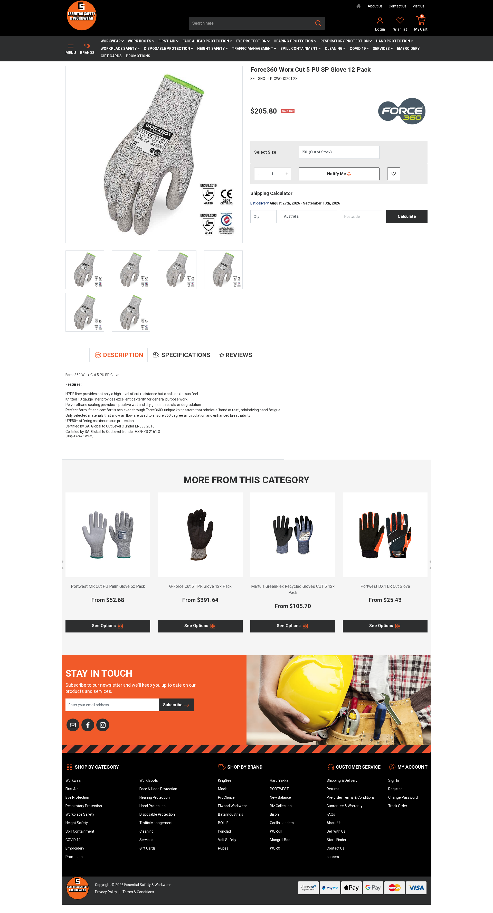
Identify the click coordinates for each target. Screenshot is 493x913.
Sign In (393, 780)
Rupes (223, 848)
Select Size (265, 152)
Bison (274, 814)
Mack (222, 789)
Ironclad (224, 831)
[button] (393, 173)
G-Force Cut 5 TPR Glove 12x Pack (200, 586)
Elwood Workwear (232, 806)
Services (382, 48)
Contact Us (397, 6)
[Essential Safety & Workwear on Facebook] (87, 724)
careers (333, 857)
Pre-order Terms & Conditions (351, 797)
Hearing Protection (294, 41)
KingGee (224, 780)
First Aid (167, 41)
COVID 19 (358, 48)
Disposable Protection (167, 48)
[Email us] (73, 724)
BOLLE (223, 823)
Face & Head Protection (206, 41)
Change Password (403, 797)
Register (395, 789)
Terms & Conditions (138, 892)
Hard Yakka (279, 780)
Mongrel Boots (281, 840)
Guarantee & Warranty (345, 806)
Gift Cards (111, 56)
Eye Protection (251, 41)
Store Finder (336, 840)
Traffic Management (253, 48)
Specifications (186, 355)
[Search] (318, 23)
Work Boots (140, 41)
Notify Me (337, 173)
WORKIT (276, 831)
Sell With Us (336, 831)
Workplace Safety (119, 48)
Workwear (111, 41)
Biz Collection (281, 806)
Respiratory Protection (344, 41)
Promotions (138, 56)
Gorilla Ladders (282, 823)
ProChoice (226, 797)
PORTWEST (279, 789)
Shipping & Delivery (342, 780)
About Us (375, 6)
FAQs (331, 814)
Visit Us (418, 6)
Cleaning (334, 48)
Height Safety (211, 48)
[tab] (118, 355)
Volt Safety (227, 840)
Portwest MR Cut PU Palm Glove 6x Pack (108, 586)
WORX (275, 848)
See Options (104, 625)
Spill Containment (299, 48)
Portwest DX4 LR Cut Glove (385, 586)
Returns (333, 789)
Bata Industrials (230, 814)
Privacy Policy (106, 892)
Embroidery (408, 48)
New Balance (280, 797)
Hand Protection (393, 41)
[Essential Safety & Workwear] (81, 15)
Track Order (397, 806)
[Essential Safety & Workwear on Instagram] (102, 724)
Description (123, 355)
